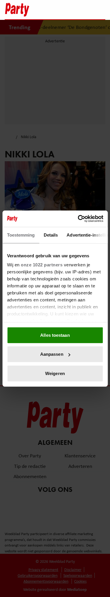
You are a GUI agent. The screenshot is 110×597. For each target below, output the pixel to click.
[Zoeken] (100, 10)
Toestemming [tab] (21, 234)
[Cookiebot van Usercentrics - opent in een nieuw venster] (78, 219)
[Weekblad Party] (29, 9)
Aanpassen (51, 354)
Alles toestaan (55, 334)
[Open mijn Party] (83, 9)
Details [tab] (50, 234)
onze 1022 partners (41, 264)
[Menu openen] (64, 9)
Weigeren (55, 373)
